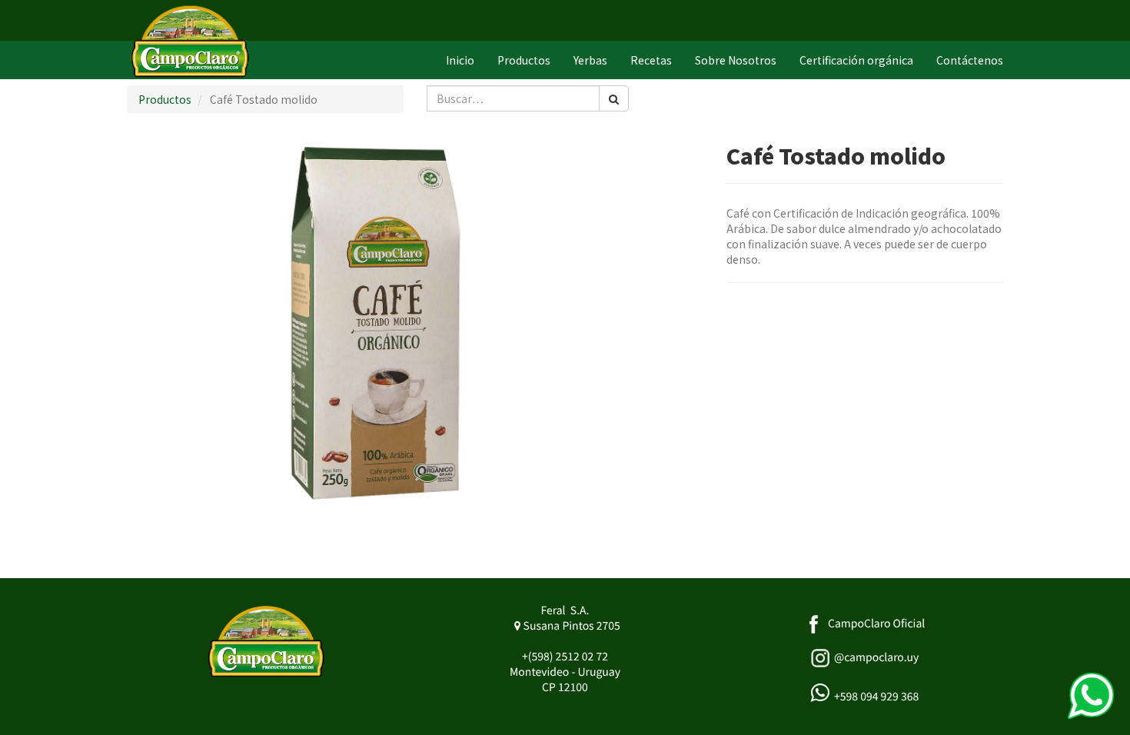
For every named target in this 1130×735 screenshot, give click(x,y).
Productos (164, 99)
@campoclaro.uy (876, 657)
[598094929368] (1091, 696)
